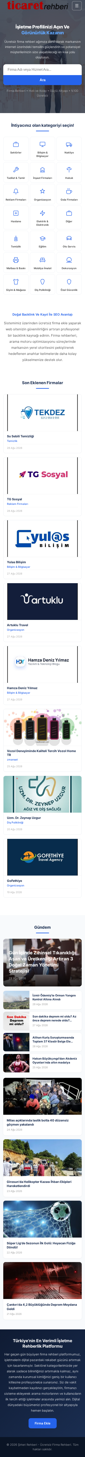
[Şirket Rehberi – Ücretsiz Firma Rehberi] (37, 5)
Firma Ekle (43, 1423)
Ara (43, 80)
